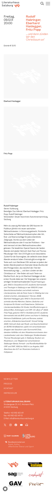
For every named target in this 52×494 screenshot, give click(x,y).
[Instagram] (10, 425)
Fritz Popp (33, 29)
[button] (5, 489)
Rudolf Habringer (33, 18)
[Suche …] (42, 3)
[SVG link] (11, 4)
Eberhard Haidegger (33, 24)
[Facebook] (16, 425)
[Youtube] (21, 425)
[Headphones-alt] (26, 425)
